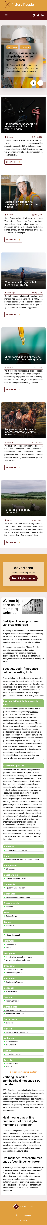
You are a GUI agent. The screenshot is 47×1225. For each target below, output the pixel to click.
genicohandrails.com (14, 1054)
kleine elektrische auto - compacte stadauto (22, 859)
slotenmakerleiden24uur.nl (16, 1010)
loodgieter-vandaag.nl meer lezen (19, 957)
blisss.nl (9, 1066)
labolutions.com (12, 1063)
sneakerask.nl (11, 991)
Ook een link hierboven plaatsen (23, 1072)
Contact (27, 1215)
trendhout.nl (10, 947)
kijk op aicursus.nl (13, 935)
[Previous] (33, 83)
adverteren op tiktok (25, 781)
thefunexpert (11, 1045)
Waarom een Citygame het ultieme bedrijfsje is (20, 283)
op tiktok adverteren (11, 810)
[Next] (40, 83)
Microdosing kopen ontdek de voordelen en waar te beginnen (23, 358)
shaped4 (9, 906)
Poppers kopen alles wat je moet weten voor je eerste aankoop (20, 432)
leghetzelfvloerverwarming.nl (17, 1032)
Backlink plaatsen (23, 578)
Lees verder (11, 162)
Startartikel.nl (11, 944)
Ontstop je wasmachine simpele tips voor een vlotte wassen (21, 56)
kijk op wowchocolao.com (15, 888)
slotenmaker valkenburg (15, 1013)
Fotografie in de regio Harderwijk (17, 511)
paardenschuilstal (21, 729)
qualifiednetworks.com (14, 969)
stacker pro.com (12, 1041)
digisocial (9, 1023)
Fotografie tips (11, 916)
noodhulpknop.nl (12, 1001)
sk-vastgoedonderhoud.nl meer (18, 897)
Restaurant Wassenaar (15, 982)
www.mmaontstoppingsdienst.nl (18, 960)
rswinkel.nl (10, 925)
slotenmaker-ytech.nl (14, 972)
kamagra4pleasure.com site (16, 850)
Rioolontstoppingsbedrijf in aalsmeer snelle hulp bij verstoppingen (21, 126)
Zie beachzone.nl (12, 869)
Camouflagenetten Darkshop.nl (18, 878)
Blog (18, 1215)
